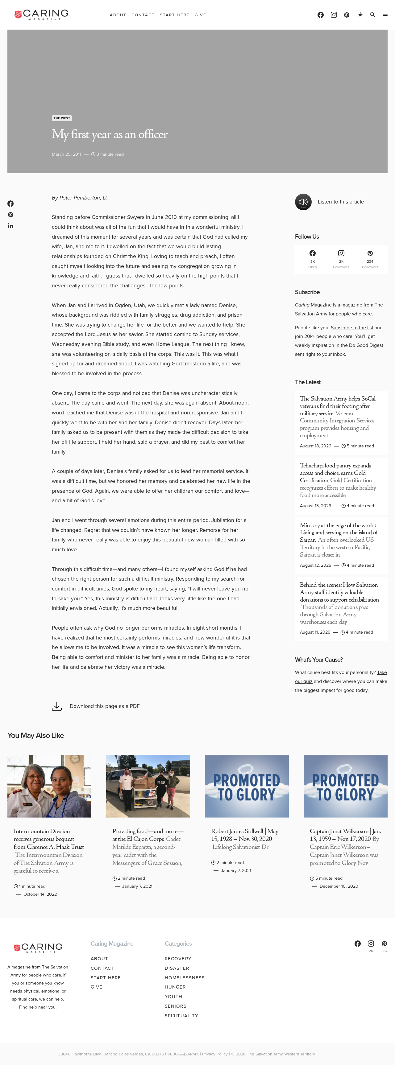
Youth (174, 996)
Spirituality (182, 1015)
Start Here (106, 977)
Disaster (177, 968)
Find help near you (37, 1007)
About (100, 958)
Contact (102, 968)
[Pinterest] (346, 15)
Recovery (178, 958)
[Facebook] (321, 15)
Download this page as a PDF (105, 706)
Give (97, 987)
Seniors (176, 1006)
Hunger (175, 987)
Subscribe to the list (352, 327)
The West (62, 118)
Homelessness (185, 977)
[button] (360, 14)
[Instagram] (334, 15)
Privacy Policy (215, 1054)
